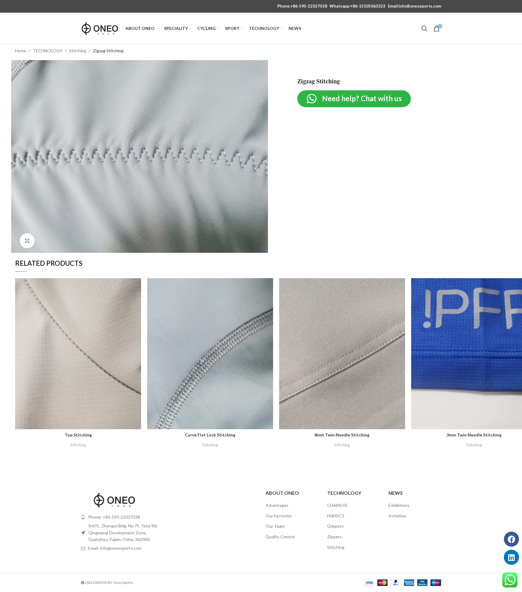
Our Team (275, 526)
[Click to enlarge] (27, 240)
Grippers (335, 526)
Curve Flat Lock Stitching (210, 434)
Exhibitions (398, 505)
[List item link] (122, 517)
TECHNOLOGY (48, 50)
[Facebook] (511, 539)
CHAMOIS (337, 505)
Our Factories (279, 515)
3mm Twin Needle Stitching (473, 434)
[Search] (424, 28)
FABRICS (335, 515)
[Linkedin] (511, 557)
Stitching (78, 50)
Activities (397, 515)
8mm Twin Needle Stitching (341, 434)
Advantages (277, 505)
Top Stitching (78, 434)
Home (21, 50)
